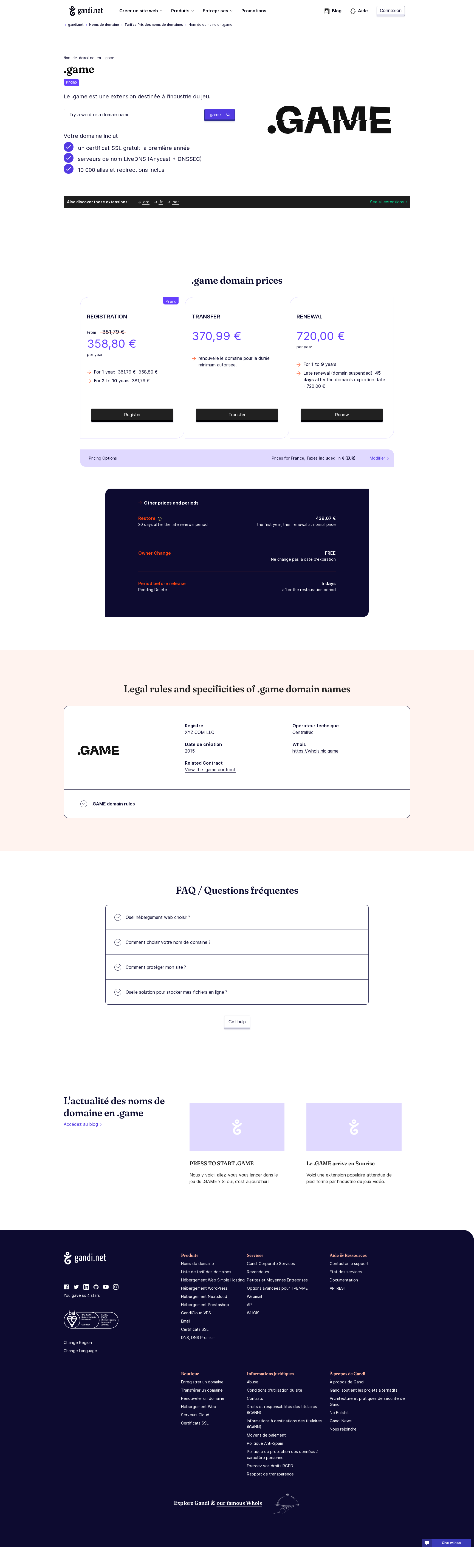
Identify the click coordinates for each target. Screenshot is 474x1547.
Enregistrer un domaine (202, 1382)
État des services (346, 1271)
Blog (337, 10)
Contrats (255, 1398)
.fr (161, 202)
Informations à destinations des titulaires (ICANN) (284, 1423)
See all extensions (387, 202)
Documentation (344, 1280)
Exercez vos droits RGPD (270, 1465)
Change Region (78, 1342)
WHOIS (253, 1312)
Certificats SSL (194, 1329)
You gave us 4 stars (82, 1295)
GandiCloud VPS (196, 1312)
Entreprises (215, 10)
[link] (66, 1287)
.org (145, 202)
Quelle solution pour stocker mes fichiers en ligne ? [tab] (176, 992)
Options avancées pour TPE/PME (277, 1288)
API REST (338, 1288)
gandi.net (76, 24)
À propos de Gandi (347, 1382)
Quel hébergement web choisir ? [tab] (158, 917)
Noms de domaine (104, 24)
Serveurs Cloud (195, 1414)
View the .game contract (210, 769)
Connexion (391, 10)
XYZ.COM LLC (199, 732)
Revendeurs (258, 1271)
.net (175, 202)
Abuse (252, 1382)
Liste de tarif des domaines (206, 1271)
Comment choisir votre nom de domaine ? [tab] (168, 942)
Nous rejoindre (343, 1429)
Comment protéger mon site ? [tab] (156, 967)
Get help (237, 1021)
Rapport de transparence (270, 1474)
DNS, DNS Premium (198, 1337)
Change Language (80, 1350)
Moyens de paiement (266, 1435)
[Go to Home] (86, 11)
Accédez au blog (81, 1124)
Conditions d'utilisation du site (274, 1390)
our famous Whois (239, 1502)
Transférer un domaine (202, 1390)
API (250, 1304)
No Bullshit (339, 1412)
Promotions (253, 10)
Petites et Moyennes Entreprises (277, 1280)
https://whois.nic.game (315, 751)
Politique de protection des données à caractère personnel (282, 1454)
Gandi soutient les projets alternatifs (363, 1390)
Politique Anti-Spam (265, 1443)
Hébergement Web (198, 1406)
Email (185, 1321)
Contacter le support (349, 1263)
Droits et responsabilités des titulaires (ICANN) (282, 1409)
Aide (363, 10)
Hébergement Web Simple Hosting (213, 1280)
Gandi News (341, 1420)
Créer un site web (138, 10)
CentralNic (303, 732)
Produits (180, 10)
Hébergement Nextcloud (204, 1296)
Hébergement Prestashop (205, 1304)
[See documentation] (159, 518)
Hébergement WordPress (204, 1288)
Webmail (254, 1296)
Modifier (377, 458)
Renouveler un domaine (202, 1398)
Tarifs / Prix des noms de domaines (154, 24)
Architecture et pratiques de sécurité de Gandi (367, 1401)
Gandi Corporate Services (271, 1263)
